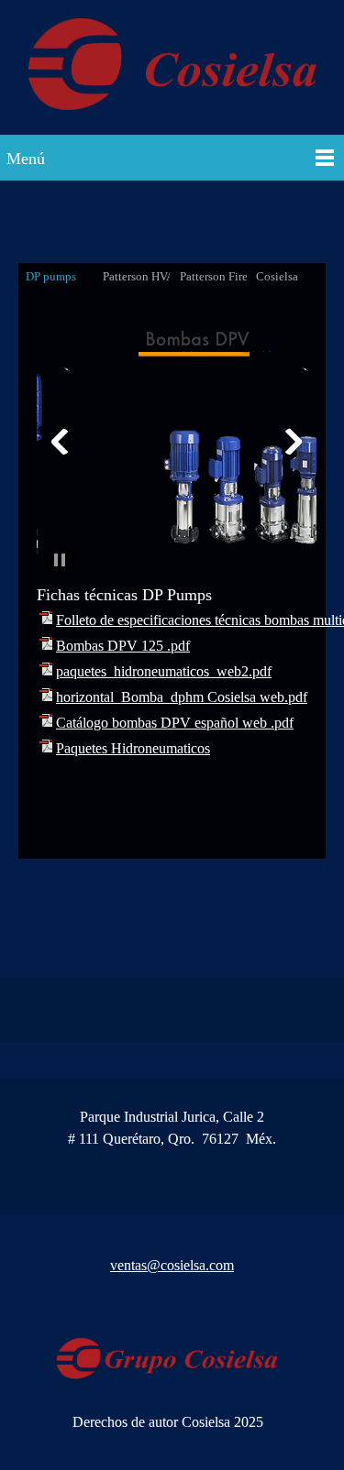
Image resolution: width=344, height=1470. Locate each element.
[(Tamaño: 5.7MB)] (46, 645)
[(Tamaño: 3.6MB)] (46, 722)
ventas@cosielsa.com (172, 1265)
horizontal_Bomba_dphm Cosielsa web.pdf (181, 697)
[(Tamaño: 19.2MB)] (46, 671)
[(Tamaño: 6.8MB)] (46, 697)
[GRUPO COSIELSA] (172, 72)
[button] (59, 441)
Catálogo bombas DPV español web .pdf (175, 722)
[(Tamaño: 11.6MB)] (46, 620)
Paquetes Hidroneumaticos (133, 748)
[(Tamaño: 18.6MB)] (46, 748)
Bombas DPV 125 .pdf (123, 645)
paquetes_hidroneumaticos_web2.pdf (164, 671)
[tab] (56, 281)
